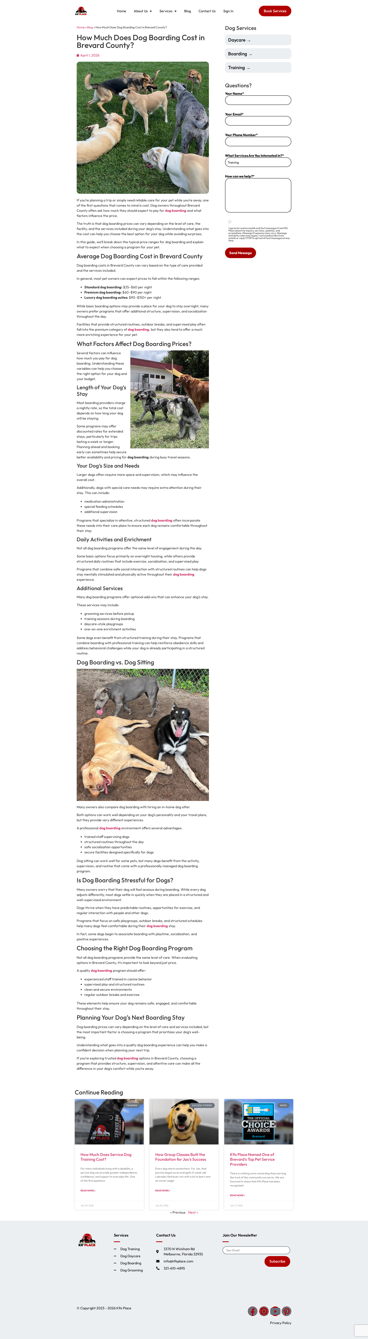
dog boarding (175, 210)
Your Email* (234, 114)
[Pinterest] (286, 1311)
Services (165, 11)
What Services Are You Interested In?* (254, 156)
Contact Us (207, 11)
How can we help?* (240, 176)
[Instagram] (264, 1311)
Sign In (228, 11)
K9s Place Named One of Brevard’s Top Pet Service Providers (252, 1159)
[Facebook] (252, 1311)
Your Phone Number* (241, 135)
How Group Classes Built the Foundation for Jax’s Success (180, 1157)
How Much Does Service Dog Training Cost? (105, 1157)
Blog (187, 11)
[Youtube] (275, 1311)
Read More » (87, 1190)
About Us (141, 11)
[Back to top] (361, 1292)
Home (121, 11)
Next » (193, 1212)
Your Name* (234, 94)
